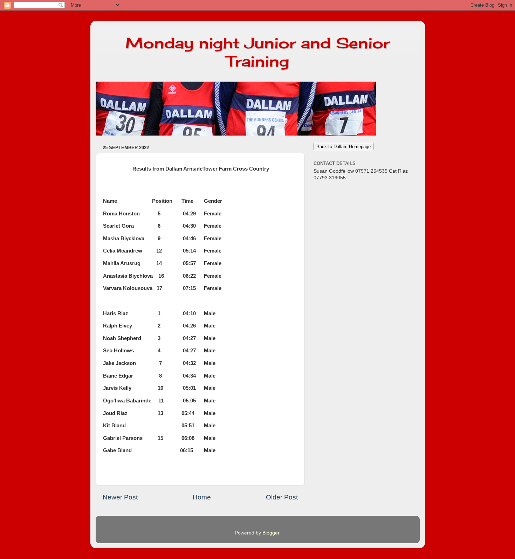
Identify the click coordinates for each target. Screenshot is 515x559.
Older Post (282, 497)
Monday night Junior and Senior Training (257, 52)
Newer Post (120, 497)
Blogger (270, 533)
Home (202, 497)
